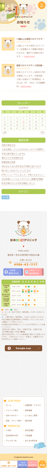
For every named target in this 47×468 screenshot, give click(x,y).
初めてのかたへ (12, 415)
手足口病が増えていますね (13, 153)
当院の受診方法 (8, 145)
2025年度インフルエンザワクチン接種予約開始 (22, 178)
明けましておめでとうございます (16, 170)
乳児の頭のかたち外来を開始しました (18, 183)
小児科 (8, 430)
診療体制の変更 (8, 162)
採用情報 (28, 410)
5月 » (43, 132)
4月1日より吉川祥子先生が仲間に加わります (21, 166)
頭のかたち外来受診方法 (12, 157)
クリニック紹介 (12, 410)
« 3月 (4, 132)
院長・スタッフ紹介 (14, 421)
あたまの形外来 (31, 441)
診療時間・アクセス (33, 405)
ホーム (8, 405)
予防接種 (28, 435)
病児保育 (28, 421)
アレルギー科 (11, 441)
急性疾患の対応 (12, 435)
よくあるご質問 (31, 415)
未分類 (5, 197)
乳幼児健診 (29, 430)
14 (23, 121)
